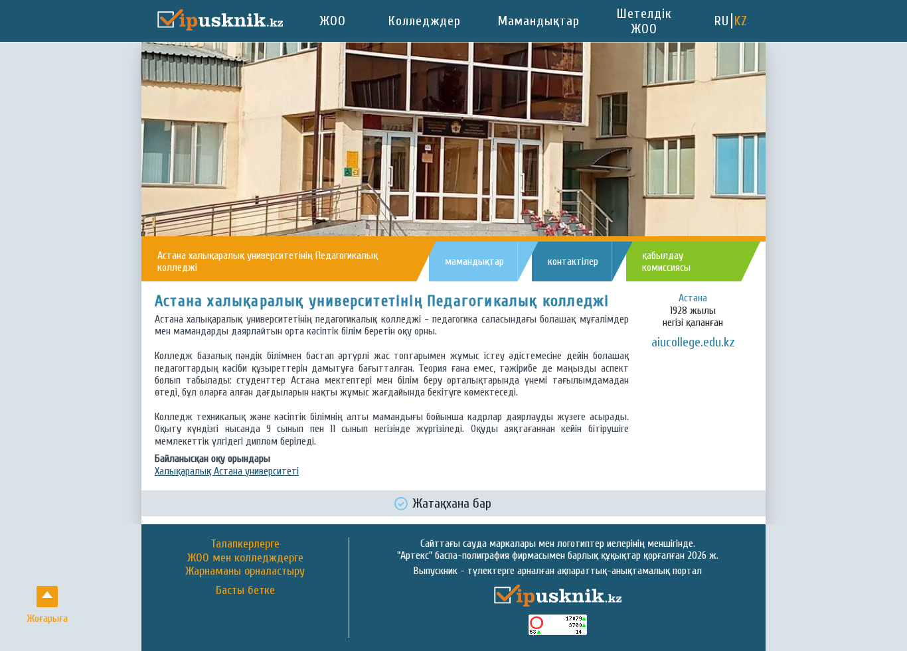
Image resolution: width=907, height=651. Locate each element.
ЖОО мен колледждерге (245, 558)
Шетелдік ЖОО (644, 21)
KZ (741, 21)
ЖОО (333, 21)
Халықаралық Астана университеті (227, 471)
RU (721, 21)
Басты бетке (245, 590)
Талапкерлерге (245, 544)
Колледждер (424, 21)
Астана (693, 298)
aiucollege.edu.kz (693, 342)
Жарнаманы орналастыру (245, 571)
